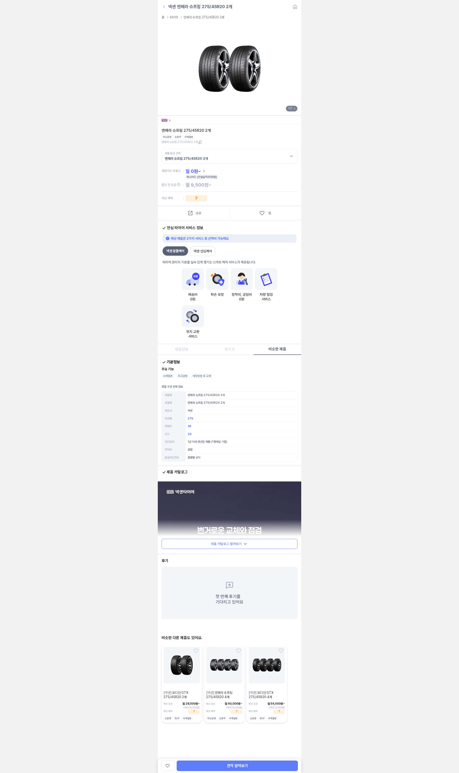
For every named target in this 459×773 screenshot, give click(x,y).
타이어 (174, 17)
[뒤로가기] (164, 6)
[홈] (295, 6)
